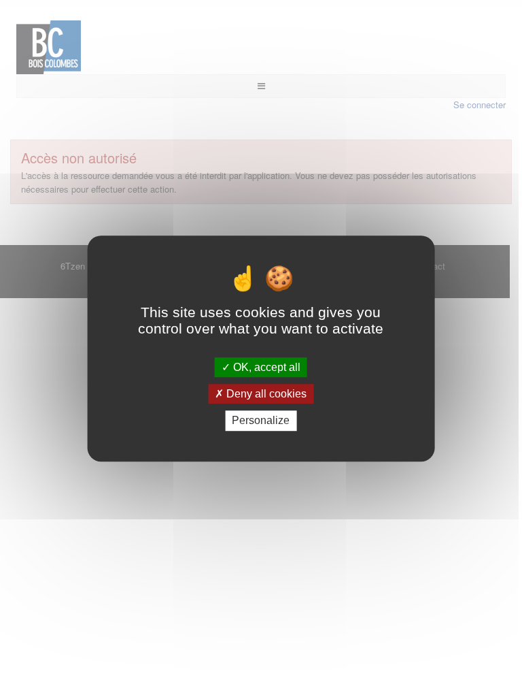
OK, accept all (265, 367)
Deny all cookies (265, 394)
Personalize (261, 421)
